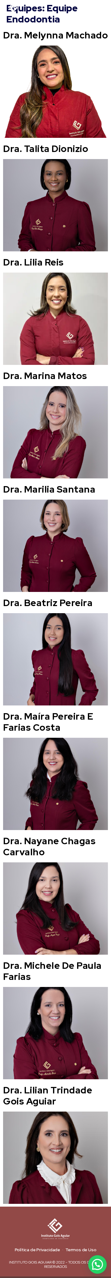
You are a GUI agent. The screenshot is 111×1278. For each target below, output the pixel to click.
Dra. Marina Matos (45, 375)
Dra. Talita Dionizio (45, 148)
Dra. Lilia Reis (33, 262)
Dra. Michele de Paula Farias (52, 971)
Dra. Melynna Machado (55, 35)
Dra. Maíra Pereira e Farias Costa (48, 721)
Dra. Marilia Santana (49, 489)
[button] (102, 10)
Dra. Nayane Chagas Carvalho (49, 846)
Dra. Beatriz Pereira (47, 603)
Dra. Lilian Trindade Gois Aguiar (47, 1095)
